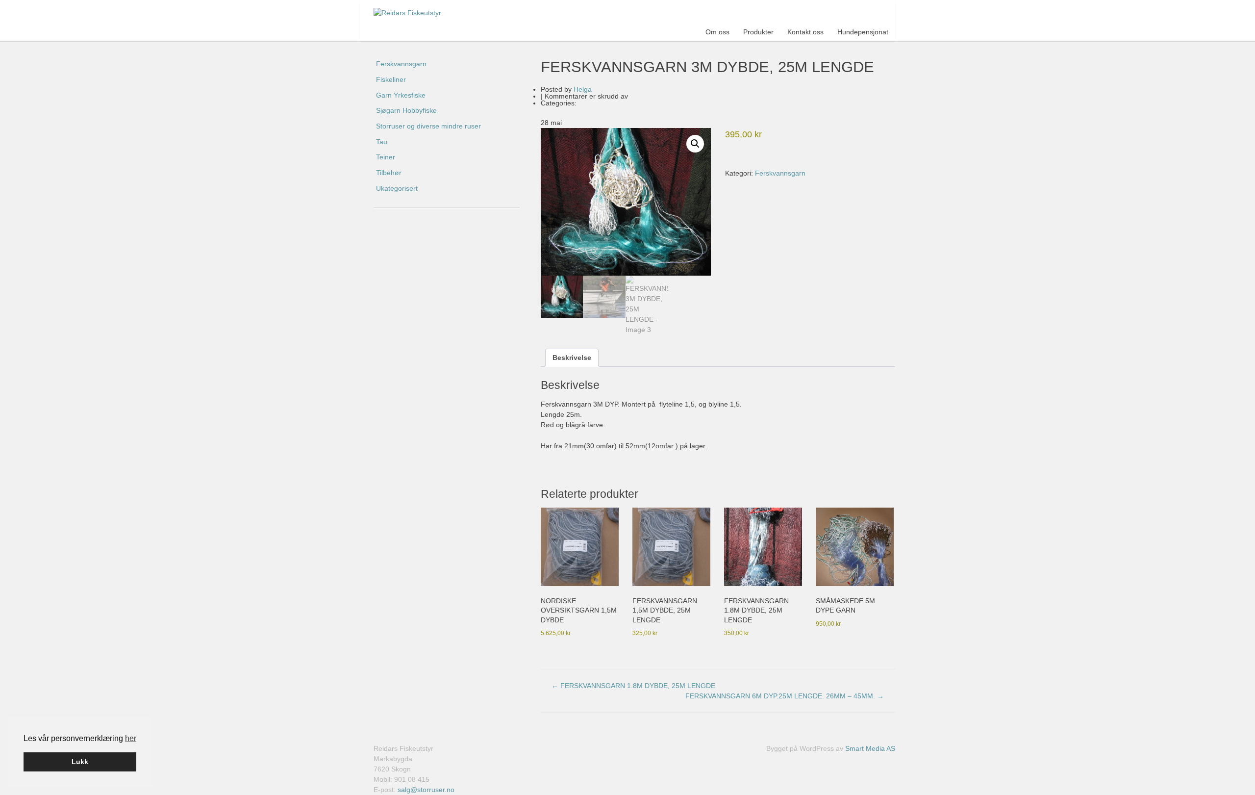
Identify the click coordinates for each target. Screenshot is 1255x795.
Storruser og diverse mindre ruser (428, 126)
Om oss (717, 32)
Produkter (758, 32)
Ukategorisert (397, 188)
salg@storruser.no (426, 790)
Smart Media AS (870, 748)
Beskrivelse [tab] (571, 357)
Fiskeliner (391, 79)
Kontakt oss (805, 32)
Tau (381, 142)
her (130, 738)
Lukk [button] (80, 762)
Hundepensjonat (862, 32)
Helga (583, 89)
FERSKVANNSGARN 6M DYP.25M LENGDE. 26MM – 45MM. (784, 696)
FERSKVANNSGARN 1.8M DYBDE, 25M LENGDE (633, 686)
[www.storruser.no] (415, 13)
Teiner (385, 157)
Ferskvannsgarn (780, 173)
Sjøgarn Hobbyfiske (406, 110)
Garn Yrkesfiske (401, 95)
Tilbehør (389, 173)
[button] (695, 144)
